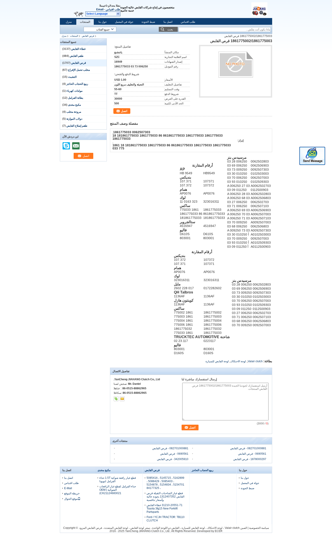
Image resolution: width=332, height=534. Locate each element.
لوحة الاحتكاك (238, 361)
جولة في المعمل (124, 21)
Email (99, 9)
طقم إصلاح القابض (76, 125)
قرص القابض (88, 36)
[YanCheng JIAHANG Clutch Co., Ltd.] (118, 14)
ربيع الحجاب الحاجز (77, 83)
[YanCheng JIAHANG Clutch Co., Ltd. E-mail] (122, 398)
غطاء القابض (78, 48)
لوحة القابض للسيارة (217, 361)
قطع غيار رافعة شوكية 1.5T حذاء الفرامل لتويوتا (117, 479)
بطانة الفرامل (75, 97)
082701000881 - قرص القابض (170, 448)
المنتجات (85, 21)
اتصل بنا (168, 21)
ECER (218, 531)
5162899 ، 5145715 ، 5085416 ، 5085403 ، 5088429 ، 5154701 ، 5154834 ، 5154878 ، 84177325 (165, 483)
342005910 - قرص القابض (172, 459)
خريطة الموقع (71, 493)
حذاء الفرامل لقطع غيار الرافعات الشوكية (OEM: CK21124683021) (117, 490)
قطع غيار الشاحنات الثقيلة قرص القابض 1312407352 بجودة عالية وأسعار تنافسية (165, 497)
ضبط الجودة (148, 21)
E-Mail (68, 488)
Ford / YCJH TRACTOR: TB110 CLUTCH (166, 519)
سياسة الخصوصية (259, 527)
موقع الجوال (71, 498)
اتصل (124, 111)
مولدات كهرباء (74, 90)
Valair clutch (255, 361)
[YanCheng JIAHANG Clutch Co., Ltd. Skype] (116, 398)
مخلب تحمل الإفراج (79, 69)
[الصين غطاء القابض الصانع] (261, 9)
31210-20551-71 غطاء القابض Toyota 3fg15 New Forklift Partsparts (164, 508)
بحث (170, 29)
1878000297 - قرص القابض (249, 459)
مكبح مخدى (74, 104)
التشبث (72, 76)
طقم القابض (77, 55)
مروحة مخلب (73, 111)
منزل (69, 21)
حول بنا (102, 21)
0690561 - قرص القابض (174, 453)
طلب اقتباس (113, 9)
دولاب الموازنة (74, 118)
